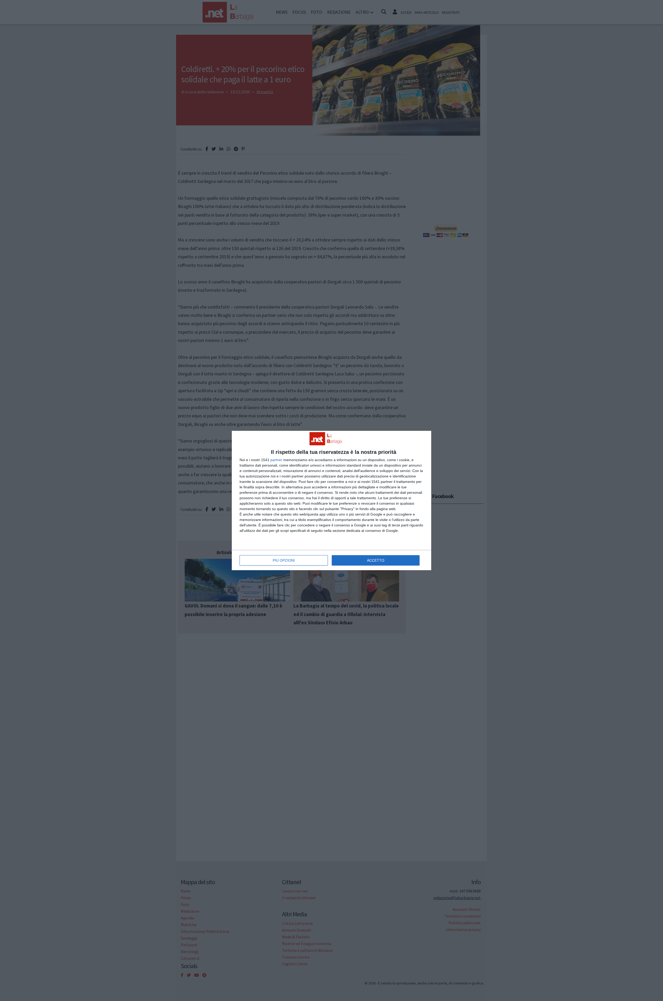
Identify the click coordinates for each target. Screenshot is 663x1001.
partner (276, 460)
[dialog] (331, 500)
